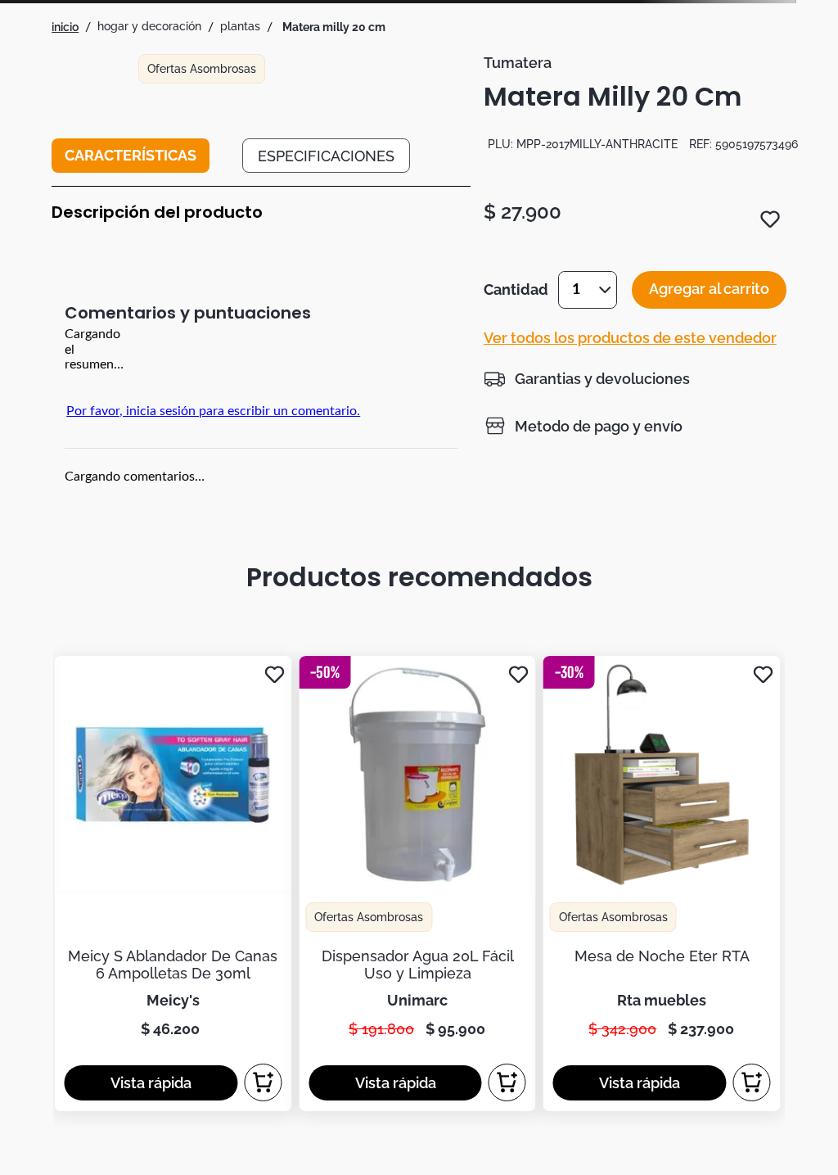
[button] (587, 378)
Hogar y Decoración (149, 26)
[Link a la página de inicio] (65, 27)
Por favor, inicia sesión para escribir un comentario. (213, 411)
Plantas (240, 26)
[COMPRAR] (263, 1082)
